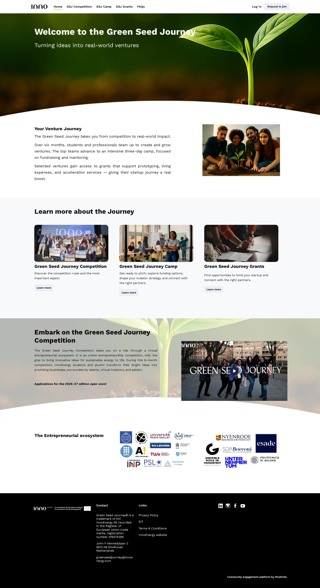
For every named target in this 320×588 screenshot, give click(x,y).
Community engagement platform (248, 576)
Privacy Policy (148, 515)
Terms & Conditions (153, 528)
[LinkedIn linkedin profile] (220, 506)
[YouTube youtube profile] (243, 506)
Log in (256, 6)
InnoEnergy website (153, 535)
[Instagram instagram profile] (228, 506)
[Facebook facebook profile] (235, 506)
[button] (234, 371)
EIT (141, 521)
